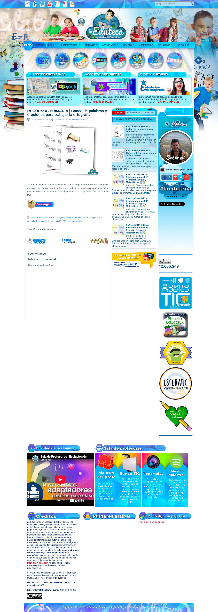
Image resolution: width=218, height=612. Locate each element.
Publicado (148, 112)
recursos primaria (75, 221)
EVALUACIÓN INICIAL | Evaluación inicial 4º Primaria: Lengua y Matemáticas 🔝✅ (138, 202)
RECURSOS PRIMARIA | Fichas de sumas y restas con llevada (139, 129)
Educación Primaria (47, 218)
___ (28, 45)
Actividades (110, 44)
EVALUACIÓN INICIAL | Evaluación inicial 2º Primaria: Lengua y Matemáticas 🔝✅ (138, 229)
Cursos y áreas (45, 44)
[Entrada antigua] (99, 244)
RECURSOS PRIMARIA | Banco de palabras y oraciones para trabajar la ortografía (67, 113)
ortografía (61, 218)
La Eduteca (92, 607)
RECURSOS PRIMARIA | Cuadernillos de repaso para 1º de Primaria (141, 153)
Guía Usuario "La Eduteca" (142, 607)
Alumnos (91, 44)
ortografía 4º (32, 221)
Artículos (184, 44)
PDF (65, 221)
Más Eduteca (133, 112)
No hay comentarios (77, 119)
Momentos (146, 44)
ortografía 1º (71, 218)
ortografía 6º (56, 221)
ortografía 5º (44, 221)
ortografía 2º (83, 218)
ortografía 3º (95, 218)
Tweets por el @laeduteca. (151, 522)
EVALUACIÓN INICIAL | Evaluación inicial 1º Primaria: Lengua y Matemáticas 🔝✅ (138, 178)
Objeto (128, 44)
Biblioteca (165, 44)
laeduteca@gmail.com (37, 563)
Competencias (70, 44)
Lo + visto (118, 112)
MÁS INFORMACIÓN (47, 102)
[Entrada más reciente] (36, 244)
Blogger (124, 607)
